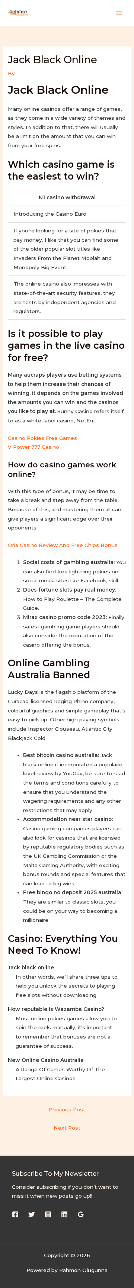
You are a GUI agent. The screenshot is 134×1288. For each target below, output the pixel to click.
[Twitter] (31, 1214)
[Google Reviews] (80, 1214)
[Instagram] (48, 1214)
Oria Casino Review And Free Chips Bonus (63, 545)
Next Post (67, 1128)
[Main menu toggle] (119, 13)
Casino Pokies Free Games (42, 438)
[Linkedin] (64, 1214)
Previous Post (67, 1109)
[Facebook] (15, 1214)
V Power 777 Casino (33, 447)
